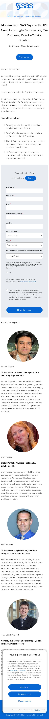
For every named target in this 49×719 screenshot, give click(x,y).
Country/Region (12, 231)
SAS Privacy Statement (28, 282)
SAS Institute (24, 7)
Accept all (24, 687)
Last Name (10, 196)
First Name (10, 187)
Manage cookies (24, 701)
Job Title (9, 223)
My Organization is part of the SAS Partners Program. (24, 250)
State (8, 241)
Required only (24, 694)
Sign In (31, 178)
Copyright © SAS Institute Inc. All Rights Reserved (24, 715)
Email (8, 204)
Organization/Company (14, 213)
